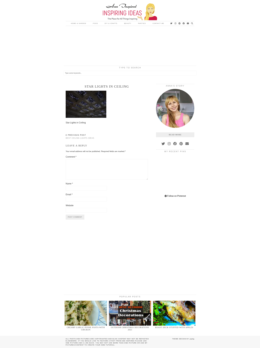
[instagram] (169, 144)
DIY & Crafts (111, 23)
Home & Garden (78, 23)
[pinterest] (181, 144)
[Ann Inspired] (130, 10)
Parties (142, 23)
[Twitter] (171, 23)
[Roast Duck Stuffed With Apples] (174, 313)
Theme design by (183, 339)
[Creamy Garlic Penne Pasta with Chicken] (86, 313)
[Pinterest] (179, 23)
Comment (71, 157)
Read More (175, 135)
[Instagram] (176, 23)
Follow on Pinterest (176, 196)
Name (69, 183)
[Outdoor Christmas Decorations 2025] (130, 313)
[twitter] (163, 144)
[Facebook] (184, 23)
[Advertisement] (130, 46)
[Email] (188, 23)
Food (95, 23)
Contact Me (158, 23)
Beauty (127, 23)
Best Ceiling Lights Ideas (80, 136)
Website (70, 205)
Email (69, 194)
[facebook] (175, 144)
